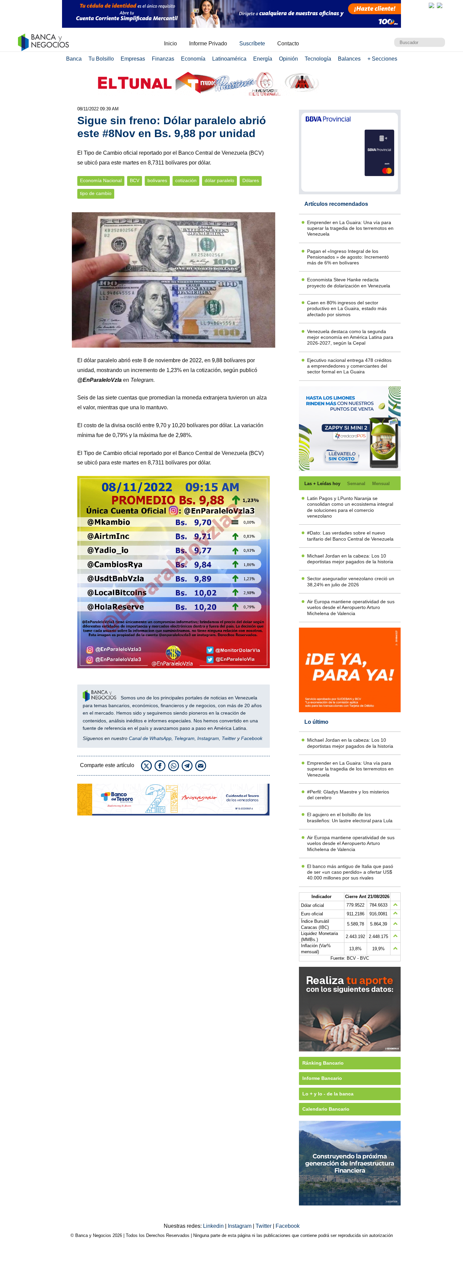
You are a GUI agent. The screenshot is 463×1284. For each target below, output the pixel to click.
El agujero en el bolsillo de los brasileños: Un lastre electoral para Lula (349, 817)
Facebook (251, 738)
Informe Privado (208, 43)
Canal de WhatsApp (150, 738)
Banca (74, 59)
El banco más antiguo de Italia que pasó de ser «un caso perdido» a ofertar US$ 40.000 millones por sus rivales (350, 872)
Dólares (250, 180)
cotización (186, 180)
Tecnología (318, 59)
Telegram (184, 738)
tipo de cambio (96, 193)
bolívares (157, 180)
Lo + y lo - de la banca (328, 1093)
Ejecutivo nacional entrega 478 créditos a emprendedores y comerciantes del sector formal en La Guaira (349, 366)
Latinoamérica (229, 59)
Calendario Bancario (325, 1109)
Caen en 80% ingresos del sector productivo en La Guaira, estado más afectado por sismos (347, 308)
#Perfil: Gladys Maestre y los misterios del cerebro (348, 794)
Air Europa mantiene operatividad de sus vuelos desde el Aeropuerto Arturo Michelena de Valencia (351, 607)
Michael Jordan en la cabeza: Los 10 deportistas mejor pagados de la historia (350, 558)
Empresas (133, 59)
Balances (349, 59)
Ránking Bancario (323, 1063)
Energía (262, 59)
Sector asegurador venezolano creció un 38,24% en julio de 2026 (350, 581)
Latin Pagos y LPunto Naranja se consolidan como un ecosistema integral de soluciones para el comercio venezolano (350, 507)
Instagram (208, 738)
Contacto (288, 43)
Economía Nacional (101, 180)
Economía (193, 59)
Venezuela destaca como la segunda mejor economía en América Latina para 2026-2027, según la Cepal (350, 337)
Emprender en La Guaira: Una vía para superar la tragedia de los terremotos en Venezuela (350, 228)
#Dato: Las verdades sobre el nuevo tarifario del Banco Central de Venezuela (350, 535)
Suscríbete (252, 43)
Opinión (288, 59)
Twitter (229, 738)
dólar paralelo (219, 180)
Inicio (170, 43)
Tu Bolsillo (101, 59)
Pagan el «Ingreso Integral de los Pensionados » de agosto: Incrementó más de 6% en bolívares (348, 257)
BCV (134, 180)
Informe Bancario (322, 1078)
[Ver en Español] (439, 5)
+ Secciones (382, 59)
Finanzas (163, 59)
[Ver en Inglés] (431, 5)
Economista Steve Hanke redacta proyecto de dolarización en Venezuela (348, 282)
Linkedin (214, 1226)
